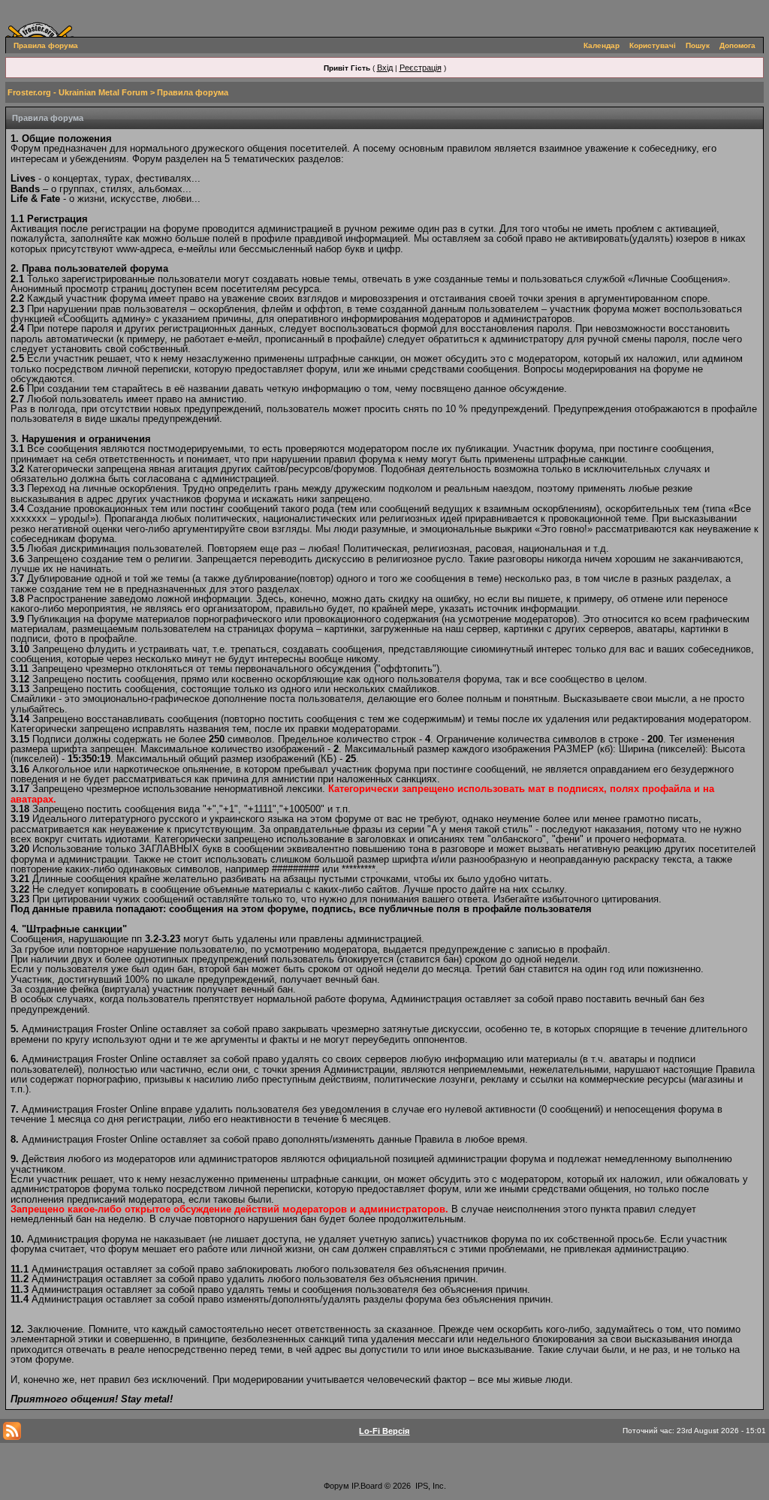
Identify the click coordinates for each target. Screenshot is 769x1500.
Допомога (737, 45)
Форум (336, 1485)
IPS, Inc (429, 1485)
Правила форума (46, 45)
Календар (602, 45)
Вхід (385, 67)
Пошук (698, 45)
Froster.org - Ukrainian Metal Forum (78, 92)
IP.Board (366, 1485)
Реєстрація (421, 67)
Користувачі (652, 45)
